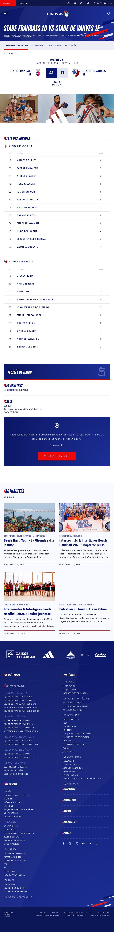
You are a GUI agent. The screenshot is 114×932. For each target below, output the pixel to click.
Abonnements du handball (76, 693)
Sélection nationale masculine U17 (22, 707)
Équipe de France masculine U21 (20, 700)
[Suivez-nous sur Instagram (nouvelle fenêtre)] (98, 3)
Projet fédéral (69, 690)
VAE (5, 868)
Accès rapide (23, 3)
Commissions (71, 715)
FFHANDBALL (70, 682)
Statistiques (55, 45)
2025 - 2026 (26, 35)
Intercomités (22, 605)
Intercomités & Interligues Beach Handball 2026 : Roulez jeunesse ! (28, 611)
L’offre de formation (14, 854)
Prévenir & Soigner (13, 802)
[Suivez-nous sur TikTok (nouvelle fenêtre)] (112, 3)
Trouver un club (12, 817)
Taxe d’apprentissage (14, 875)
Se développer (11, 826)
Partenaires (71, 784)
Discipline (67, 730)
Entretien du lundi (86, 605)
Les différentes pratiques (17, 795)
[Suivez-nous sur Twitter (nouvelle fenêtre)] (101, 3)
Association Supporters (16, 774)
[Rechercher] (108, 13)
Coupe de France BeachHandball (31, 536)
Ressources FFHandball (18, 897)
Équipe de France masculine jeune (21, 744)
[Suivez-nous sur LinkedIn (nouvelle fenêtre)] (108, 3)
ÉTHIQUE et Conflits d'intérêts (78, 734)
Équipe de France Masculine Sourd (21, 711)
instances (6, 3)
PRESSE (67, 832)
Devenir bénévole (13, 837)
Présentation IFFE (12, 857)
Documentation (72, 757)
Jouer (8, 791)
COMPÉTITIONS (69, 726)
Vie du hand (11, 784)
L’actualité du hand (67, 605)
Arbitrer (8, 799)
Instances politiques (73, 703)
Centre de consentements (100, 916)
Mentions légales (104, 912)
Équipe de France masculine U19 (20, 704)
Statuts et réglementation (76, 737)
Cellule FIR (9, 871)
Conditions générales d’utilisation (48, 915)
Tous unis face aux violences (19, 833)
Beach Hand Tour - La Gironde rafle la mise (29, 542)
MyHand (68, 810)
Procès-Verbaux (70, 765)
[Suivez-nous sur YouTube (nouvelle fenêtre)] (105, 3)
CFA (5, 864)
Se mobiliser (10, 830)
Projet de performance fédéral (20, 810)
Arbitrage (67, 741)
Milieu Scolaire (12, 813)
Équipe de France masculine (18, 697)
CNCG (65, 723)
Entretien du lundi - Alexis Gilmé (83, 609)
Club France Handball (15, 767)
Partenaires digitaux (14, 840)
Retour (10, 53)
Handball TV (70, 821)
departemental (38, 35)
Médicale (67, 748)
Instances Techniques (73, 710)
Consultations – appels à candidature (81, 779)
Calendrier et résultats (16, 45)
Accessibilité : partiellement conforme (78, 912)
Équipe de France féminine (17, 721)
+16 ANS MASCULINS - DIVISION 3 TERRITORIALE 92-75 (83, 35)
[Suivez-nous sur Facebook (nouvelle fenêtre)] (94, 3)
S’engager (11, 822)
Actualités (70, 45)
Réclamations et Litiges (74, 744)
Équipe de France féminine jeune (20, 757)
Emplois (9, 880)
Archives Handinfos (72, 768)
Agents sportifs (70, 719)
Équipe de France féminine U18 (19, 728)
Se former (11, 849)
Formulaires (68, 772)
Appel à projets (11, 844)
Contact (43, 912)
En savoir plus (57, 445)
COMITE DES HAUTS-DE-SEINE (55, 35)
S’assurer (9, 806)
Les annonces (11, 884)
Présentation (69, 686)
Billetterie (70, 799)
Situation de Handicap (15, 861)
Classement (38, 45)
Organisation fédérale (77, 699)
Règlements (68, 761)
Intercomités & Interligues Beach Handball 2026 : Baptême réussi (83, 542)
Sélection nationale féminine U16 (21, 731)
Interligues (77, 536)
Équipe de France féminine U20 (19, 724)
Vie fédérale (70, 675)
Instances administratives (75, 706)
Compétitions (16, 35)
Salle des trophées (13, 770)
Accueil (6, 35)
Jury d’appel (68, 751)
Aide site (55, 912)
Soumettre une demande (16, 892)
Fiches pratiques (70, 775)
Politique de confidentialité (76, 915)
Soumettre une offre (15, 888)
